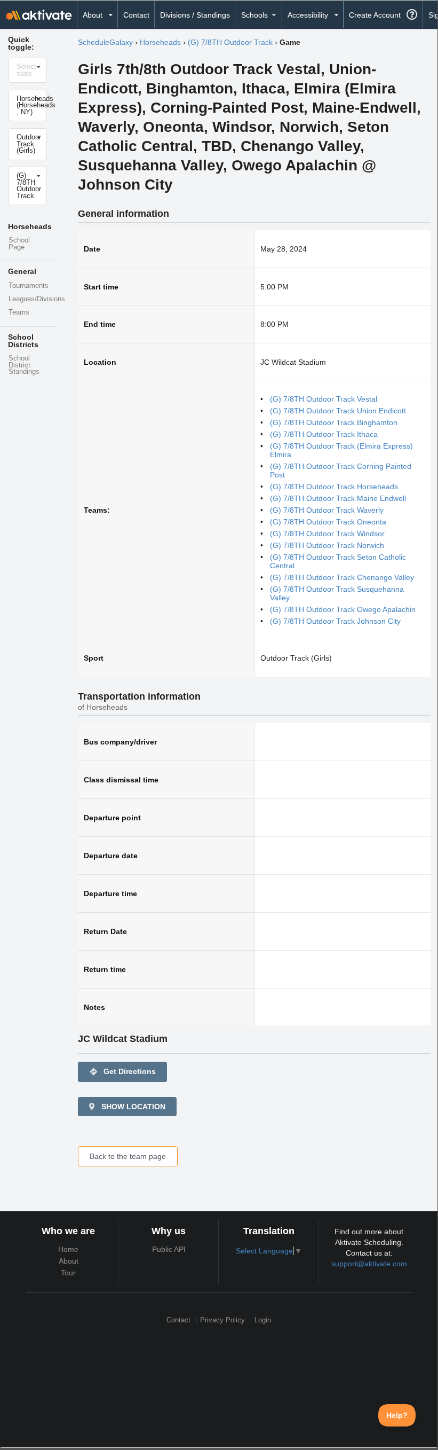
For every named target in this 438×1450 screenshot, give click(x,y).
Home (68, 1249)
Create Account (375, 15)
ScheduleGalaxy (105, 42)
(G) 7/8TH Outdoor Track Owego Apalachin (343, 609)
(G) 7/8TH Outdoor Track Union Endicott (338, 410)
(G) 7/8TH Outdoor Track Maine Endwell (338, 498)
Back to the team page (128, 1156)
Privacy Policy (222, 1319)
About (68, 1261)
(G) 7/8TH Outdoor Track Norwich (327, 545)
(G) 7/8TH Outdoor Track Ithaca (324, 434)
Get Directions (122, 1071)
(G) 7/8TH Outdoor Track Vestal (323, 399)
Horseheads (160, 42)
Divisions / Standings (195, 15)
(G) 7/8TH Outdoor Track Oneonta (328, 522)
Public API (169, 1249)
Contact (136, 15)
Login (262, 1319)
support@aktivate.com (369, 1263)
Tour (68, 1272)
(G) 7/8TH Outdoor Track (230, 42)
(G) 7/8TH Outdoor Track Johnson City (335, 621)
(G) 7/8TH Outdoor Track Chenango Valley (342, 577)
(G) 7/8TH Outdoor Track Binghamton (333, 422)
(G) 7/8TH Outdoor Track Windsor (327, 533)
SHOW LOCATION (132, 1106)
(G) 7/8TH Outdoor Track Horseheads (334, 486)
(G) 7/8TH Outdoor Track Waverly (327, 510)
